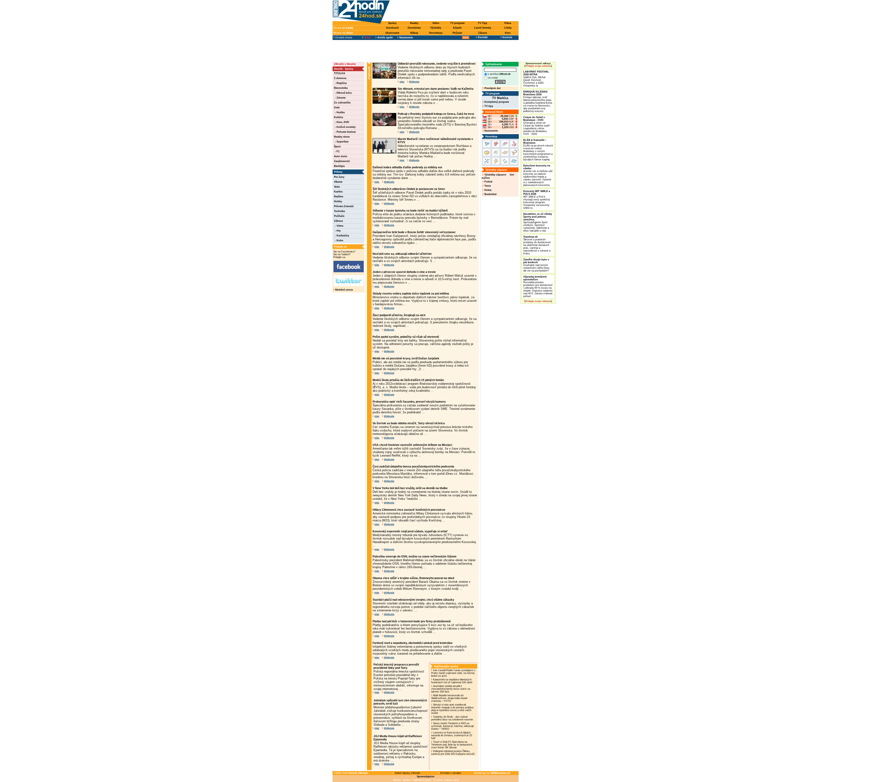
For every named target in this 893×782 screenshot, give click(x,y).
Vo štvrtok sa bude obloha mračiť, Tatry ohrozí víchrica (409, 423)
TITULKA (339, 73)
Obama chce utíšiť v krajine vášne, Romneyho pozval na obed (413, 578)
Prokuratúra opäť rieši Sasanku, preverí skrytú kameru (409, 401)
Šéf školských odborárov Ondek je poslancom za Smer (409, 189)
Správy (392, 23)
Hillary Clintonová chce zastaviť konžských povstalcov (409, 509)
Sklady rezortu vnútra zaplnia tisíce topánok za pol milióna (411, 293)
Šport (337, 146)
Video (435, 23)
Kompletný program (496, 101)
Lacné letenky (482, 27)
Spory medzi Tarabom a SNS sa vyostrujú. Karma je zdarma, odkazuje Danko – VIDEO (452, 726)
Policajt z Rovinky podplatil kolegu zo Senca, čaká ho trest (436, 114)
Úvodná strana (343, 37)
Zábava (482, 32)
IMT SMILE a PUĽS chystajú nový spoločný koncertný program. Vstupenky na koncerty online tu (536, 199)
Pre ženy (339, 177)
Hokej (487, 190)
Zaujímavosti (342, 161)
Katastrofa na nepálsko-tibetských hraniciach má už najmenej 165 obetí (452, 681)
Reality (414, 23)
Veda (337, 186)
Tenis (487, 185)
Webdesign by (492, 773)
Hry (338, 230)
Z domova (340, 78)
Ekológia (339, 166)
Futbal (488, 181)
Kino (508, 32)
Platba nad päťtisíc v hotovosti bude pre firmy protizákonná (412, 621)
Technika (339, 211)
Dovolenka (414, 27)
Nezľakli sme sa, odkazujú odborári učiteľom (402, 253)
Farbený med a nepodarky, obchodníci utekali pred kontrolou (412, 643)
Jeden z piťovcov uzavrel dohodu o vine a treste (404, 272)
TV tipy (488, 106)
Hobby (338, 201)
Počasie (457, 32)
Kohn (339, 240)
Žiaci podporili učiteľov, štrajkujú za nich (399, 315)
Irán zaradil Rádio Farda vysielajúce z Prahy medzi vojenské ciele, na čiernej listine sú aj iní (453, 673)
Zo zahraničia (342, 102)
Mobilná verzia (343, 289)
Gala (337, 107)
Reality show (342, 136)
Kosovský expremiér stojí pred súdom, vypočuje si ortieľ (410, 531)
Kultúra (338, 117)
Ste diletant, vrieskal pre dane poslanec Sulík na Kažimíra (435, 88)
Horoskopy (436, 32)
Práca (507, 23)
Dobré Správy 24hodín (407, 773)
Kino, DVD (342, 122)
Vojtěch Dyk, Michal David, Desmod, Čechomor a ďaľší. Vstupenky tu (536, 78)
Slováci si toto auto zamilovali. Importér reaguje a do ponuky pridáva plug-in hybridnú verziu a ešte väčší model (452, 708)
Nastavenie (491, 130)
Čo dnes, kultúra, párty (446, 780)
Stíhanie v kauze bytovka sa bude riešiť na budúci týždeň (410, 210)
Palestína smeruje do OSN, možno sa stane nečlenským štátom (414, 556)
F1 (338, 151)
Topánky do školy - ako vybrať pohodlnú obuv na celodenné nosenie (452, 718)
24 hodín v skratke (450, 773)
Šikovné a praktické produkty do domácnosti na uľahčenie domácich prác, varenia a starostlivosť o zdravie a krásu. (536, 245)
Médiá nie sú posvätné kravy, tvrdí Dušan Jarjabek (406, 358)
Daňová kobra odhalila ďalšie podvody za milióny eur (407, 167)
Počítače (339, 216)
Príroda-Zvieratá (343, 206)
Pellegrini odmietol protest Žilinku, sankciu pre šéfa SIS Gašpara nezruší (453, 752)
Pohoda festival (346, 131)
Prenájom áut (492, 88)
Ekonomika (341, 87)
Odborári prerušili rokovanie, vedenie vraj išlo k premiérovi (436, 63)
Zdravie (341, 97)
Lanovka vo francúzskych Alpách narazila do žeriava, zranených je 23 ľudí (451, 735)
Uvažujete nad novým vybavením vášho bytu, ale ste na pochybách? (536, 265)
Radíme (338, 196)
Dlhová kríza (344, 92)
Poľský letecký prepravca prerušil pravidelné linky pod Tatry (396, 666)
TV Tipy (482, 23)
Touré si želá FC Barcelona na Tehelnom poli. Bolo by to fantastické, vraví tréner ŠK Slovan (452, 744)
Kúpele (457, 27)
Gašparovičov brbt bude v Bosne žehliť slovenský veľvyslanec (414, 232)
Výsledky (435, 27)
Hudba (340, 112)
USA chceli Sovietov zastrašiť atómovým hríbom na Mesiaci (412, 445)
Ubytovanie (392, 32)
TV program (457, 23)
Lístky (508, 27)
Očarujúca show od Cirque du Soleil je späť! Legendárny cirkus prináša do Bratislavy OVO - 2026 (536, 125)
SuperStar (342, 141)
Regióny (341, 83)
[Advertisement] (455, 11)
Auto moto (340, 156)
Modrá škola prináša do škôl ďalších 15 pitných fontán (408, 380)
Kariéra (338, 191)
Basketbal (490, 194)
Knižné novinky (346, 127)
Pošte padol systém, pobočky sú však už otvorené (406, 336)
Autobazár (392, 27)
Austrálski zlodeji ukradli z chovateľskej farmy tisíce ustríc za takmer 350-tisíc (450, 689)
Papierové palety (422, 780)
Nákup (414, 32)
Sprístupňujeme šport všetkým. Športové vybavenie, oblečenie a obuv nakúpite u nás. (537, 222)
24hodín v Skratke (345, 64)
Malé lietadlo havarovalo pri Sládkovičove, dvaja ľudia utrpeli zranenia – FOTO (449, 698)
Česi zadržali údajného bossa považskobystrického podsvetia (413, 466)
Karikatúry (342, 235)
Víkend (338, 181)
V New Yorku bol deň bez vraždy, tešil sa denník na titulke (410, 488)
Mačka (397, 780)
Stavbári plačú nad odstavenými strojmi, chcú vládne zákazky (413, 599)
